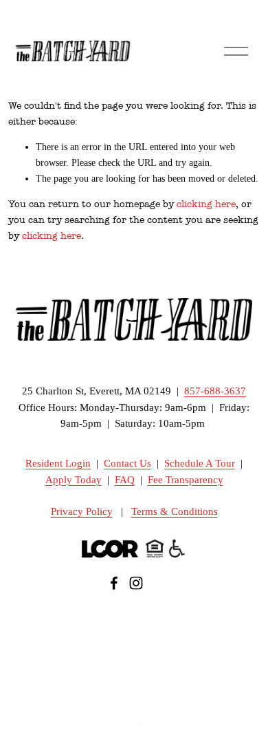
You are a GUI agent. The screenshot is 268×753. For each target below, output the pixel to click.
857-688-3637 (215, 391)
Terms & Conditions (174, 512)
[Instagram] (136, 583)
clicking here (206, 204)
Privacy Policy (82, 512)
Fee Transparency (185, 480)
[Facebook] (114, 583)
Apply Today (73, 480)
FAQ (125, 480)
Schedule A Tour (199, 463)
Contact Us (127, 463)
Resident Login (58, 463)
